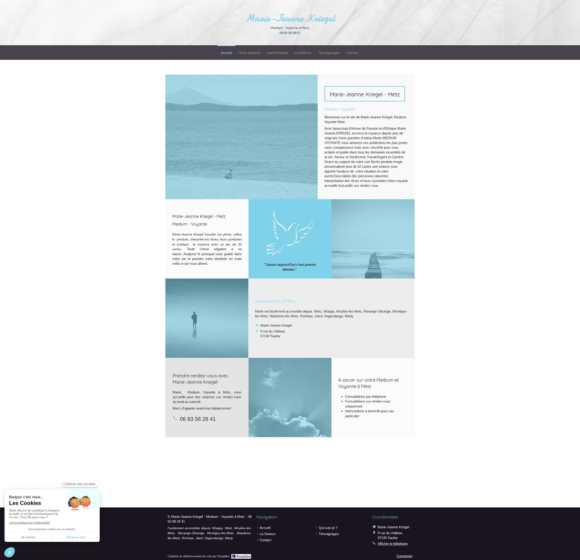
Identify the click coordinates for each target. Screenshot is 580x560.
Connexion (404, 556)
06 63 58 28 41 (198, 419)
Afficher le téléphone (393, 543)
